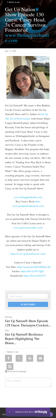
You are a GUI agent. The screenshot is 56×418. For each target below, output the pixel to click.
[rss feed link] (9, 366)
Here (37, 201)
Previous (8, 317)
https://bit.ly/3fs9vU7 (35, 275)
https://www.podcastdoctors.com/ (28, 253)
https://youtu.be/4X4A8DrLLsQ (33, 267)
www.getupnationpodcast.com (28, 205)
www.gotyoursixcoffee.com (27, 227)
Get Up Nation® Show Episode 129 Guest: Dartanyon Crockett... (28, 323)
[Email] (40, 358)
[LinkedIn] (29, 358)
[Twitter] (19, 358)
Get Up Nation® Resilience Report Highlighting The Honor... (24, 338)
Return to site (14, 2)
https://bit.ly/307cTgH (32, 271)
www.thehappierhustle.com (27, 37)
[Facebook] (8, 358)
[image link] (28, 77)
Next (7, 330)
